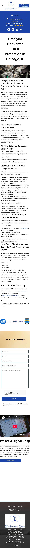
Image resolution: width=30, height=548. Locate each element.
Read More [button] (10, 460)
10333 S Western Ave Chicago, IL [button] (16, 20)
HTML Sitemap (15, 545)
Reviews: (9, 25)
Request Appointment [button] (24, 5)
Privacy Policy (15, 544)
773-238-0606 (24, 228)
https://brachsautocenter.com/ (10, 295)
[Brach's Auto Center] (11, 5)
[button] (8, 29)
